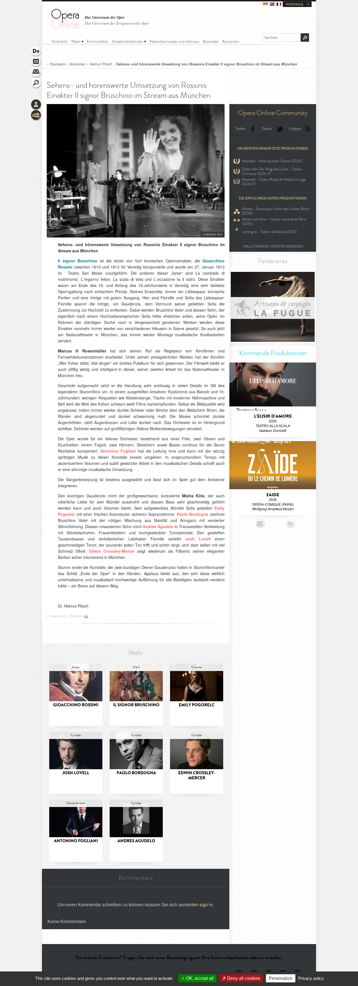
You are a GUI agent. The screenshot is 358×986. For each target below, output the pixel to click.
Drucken (76, 616)
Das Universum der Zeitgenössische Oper (117, 23)
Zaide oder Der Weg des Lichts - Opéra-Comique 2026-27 (272, 171)
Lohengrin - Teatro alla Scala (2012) (269, 231)
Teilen (240, 128)
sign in (206, 904)
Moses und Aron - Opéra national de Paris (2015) (274, 221)
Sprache (36, 51)
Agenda (36, 62)
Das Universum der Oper (104, 17)
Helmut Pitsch (101, 64)
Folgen (295, 128)
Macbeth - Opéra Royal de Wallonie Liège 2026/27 (274, 181)
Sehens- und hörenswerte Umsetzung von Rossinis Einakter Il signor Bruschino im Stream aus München (206, 64)
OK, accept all (199, 978)
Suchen (36, 83)
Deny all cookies (243, 978)
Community (36, 115)
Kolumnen (77, 64)
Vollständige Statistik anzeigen (273, 246)
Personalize (281, 978)
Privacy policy (311, 978)
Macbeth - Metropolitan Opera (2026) (272, 161)
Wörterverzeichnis (36, 72)
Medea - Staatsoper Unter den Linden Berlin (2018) (276, 211)
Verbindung (294, 4)
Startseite (57, 64)
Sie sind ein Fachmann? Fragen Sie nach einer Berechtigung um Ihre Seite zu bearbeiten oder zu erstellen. (179, 957)
